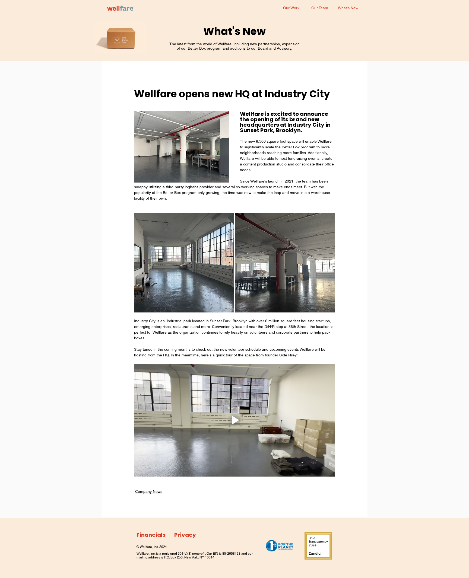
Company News (148, 491)
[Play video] (234, 420)
